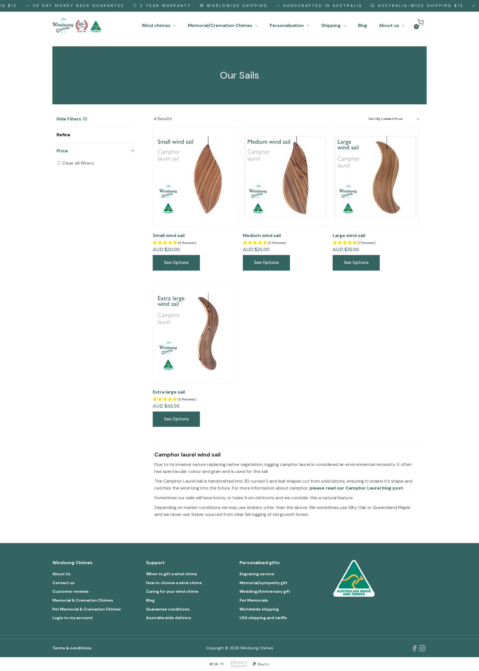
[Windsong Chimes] (77, 25)
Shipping (331, 25)
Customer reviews (70, 591)
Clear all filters (77, 163)
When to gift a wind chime (171, 573)
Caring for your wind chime (172, 591)
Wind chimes (157, 25)
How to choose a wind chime (174, 582)
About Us (61, 573)
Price (62, 151)
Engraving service (257, 573)
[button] (195, 242)
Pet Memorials (254, 600)
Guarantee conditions (168, 609)
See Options (176, 262)
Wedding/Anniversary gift (265, 591)
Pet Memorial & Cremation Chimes (86, 609)
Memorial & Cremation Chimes (82, 600)
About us (389, 25)
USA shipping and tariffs (263, 617)
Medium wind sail (262, 235)
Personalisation (287, 25)
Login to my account (72, 617)
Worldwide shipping (259, 609)
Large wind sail (349, 235)
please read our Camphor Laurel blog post (356, 488)
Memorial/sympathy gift (263, 582)
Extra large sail (169, 392)
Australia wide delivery (168, 617)
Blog (362, 25)
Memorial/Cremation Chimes (220, 25)
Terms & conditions (71, 647)
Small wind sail (169, 235)
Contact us (63, 582)
